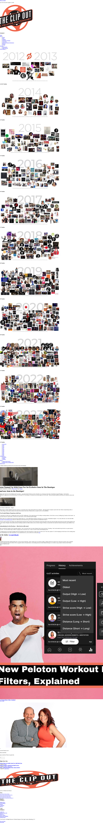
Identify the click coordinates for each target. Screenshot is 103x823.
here (39, 532)
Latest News (9, 766)
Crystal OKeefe (14, 488)
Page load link (2, 821)
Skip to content (3, 0)
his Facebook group (8, 519)
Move (5, 764)
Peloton (21, 488)
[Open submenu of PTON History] (5, 49)
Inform (5, 766)
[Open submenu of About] (2, 460)
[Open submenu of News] (2, 36)
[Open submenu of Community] (4, 456)
